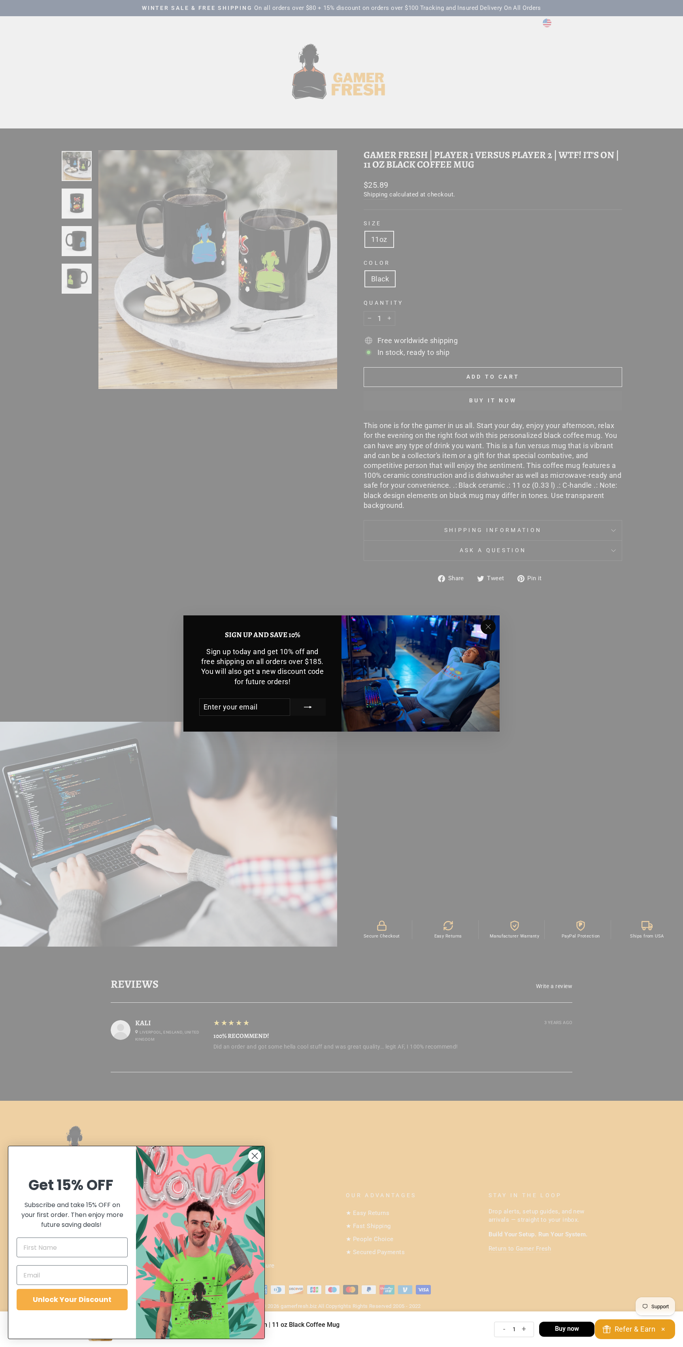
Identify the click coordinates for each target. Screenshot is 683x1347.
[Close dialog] (255, 1156)
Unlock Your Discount (72, 1299)
